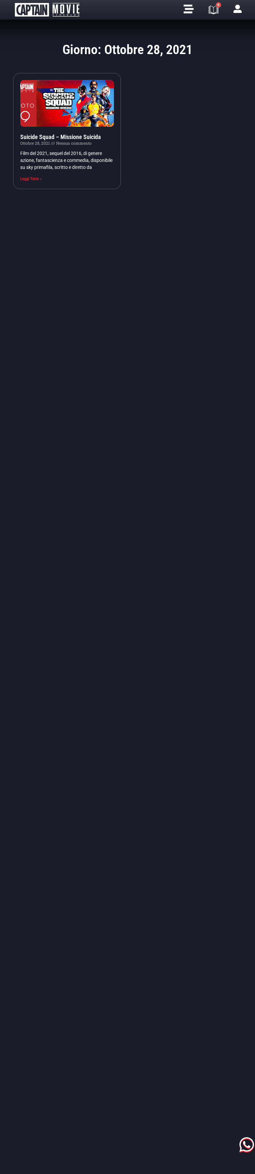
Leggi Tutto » (31, 179)
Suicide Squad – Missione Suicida (60, 136)
